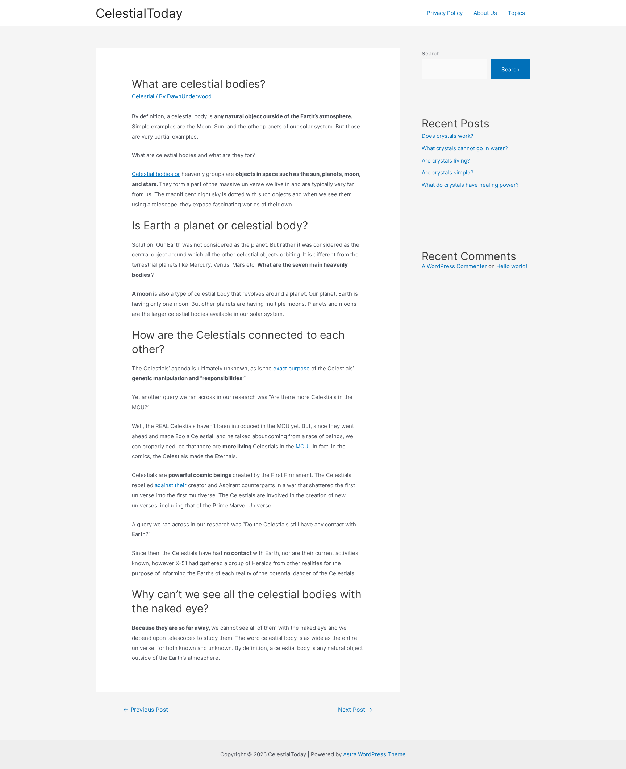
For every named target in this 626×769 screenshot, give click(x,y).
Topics (516, 12)
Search (431, 53)
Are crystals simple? (447, 172)
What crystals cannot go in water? (465, 148)
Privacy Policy (445, 12)
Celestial (143, 96)
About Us (485, 12)
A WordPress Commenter (454, 266)
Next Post (355, 709)
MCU (303, 446)
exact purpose (292, 368)
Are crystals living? (446, 160)
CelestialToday (139, 13)
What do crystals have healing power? (470, 184)
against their (171, 485)
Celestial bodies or (156, 173)
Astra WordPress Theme (374, 754)
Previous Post (145, 709)
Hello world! (511, 266)
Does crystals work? (447, 135)
